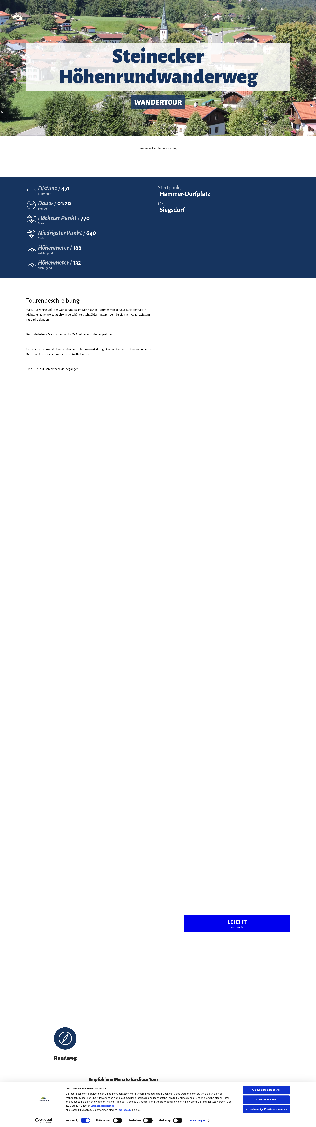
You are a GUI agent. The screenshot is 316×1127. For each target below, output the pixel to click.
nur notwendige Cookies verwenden (266, 1109)
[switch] (117, 1120)
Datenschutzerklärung (102, 1106)
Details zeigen (196, 1120)
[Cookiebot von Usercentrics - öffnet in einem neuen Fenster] (43, 1120)
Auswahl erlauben (266, 1099)
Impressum (125, 1109)
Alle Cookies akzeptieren (266, 1089)
